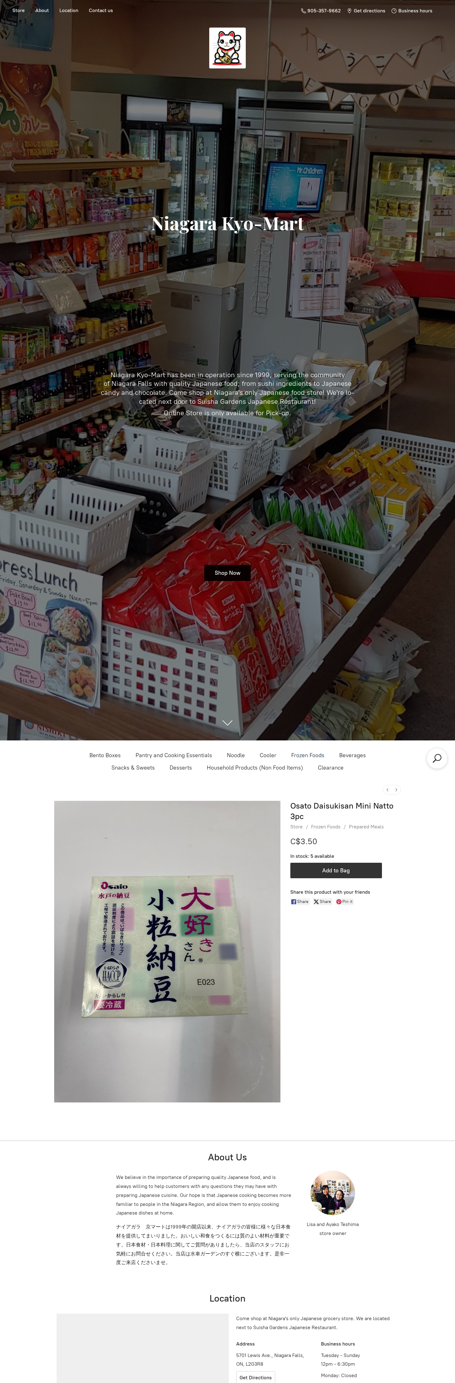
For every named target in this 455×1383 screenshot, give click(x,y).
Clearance (331, 767)
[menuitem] (387, 789)
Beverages (352, 755)
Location (68, 10)
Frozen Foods (307, 755)
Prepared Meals (366, 827)
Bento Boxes (105, 755)
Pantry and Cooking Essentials (174, 755)
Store (18, 10)
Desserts (181, 767)
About (42, 10)
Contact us (101, 10)
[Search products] (437, 758)
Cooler (268, 755)
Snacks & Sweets (133, 767)
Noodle (236, 755)
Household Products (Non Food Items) (255, 767)
